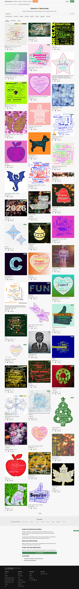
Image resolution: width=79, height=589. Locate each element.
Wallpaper (43, 16)
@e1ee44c (8, 508)
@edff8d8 (55, 79)
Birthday (26, 16)
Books (19, 20)
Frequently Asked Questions (30, 560)
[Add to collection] (8, 49)
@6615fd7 (8, 309)
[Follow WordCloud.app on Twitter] (32, 580)
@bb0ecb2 (32, 447)
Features (20, 1)
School (54, 488)
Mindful (37, 16)
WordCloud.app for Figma (9, 579)
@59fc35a (32, 98)
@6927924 (32, 186)
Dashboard (15, 1)
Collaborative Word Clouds (9, 577)
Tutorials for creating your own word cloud (33, 558)
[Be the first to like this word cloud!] (5, 49)
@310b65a (32, 277)
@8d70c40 (55, 167)
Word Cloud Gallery (13, 4)
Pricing (36, 1)
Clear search (39, 519)
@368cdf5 (55, 47)
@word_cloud (55, 108)
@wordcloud (8, 47)
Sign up (72, 1)
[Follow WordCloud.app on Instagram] (30, 580)
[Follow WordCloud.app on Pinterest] (36, 580)
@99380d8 (32, 506)
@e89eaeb (55, 490)
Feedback (77, 530)
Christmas (7, 447)
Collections (13, 20)
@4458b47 (8, 165)
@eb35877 (32, 355)
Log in (67, 1)
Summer (21, 16)
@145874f (32, 157)
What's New (20, 575)
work (54, 329)
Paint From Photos (44, 573)
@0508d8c (55, 270)
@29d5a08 (55, 299)
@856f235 (55, 240)
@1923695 (8, 136)
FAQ (5, 586)
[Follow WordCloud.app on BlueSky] (34, 580)
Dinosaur (48, 16)
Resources (25, 1)
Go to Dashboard (39, 552)
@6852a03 (32, 385)
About (19, 577)
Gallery (30, 1)
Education (16, 16)
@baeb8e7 (8, 194)
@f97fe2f (31, 127)
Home (6, 4)
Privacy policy (20, 579)
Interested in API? (21, 586)
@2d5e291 (8, 478)
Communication (8, 16)
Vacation (32, 16)
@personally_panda (9, 77)
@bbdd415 (32, 326)
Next (40, 513)
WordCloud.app (8, 1)
